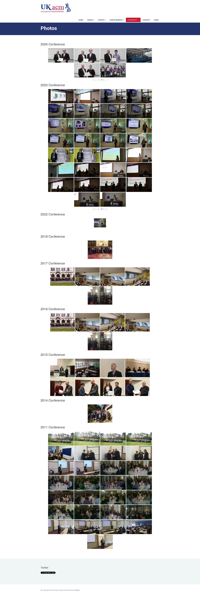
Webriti (77, 590)
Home (80, 20)
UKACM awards (116, 20)
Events (101, 20)
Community (133, 20)
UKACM (90, 20)
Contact (146, 20)
